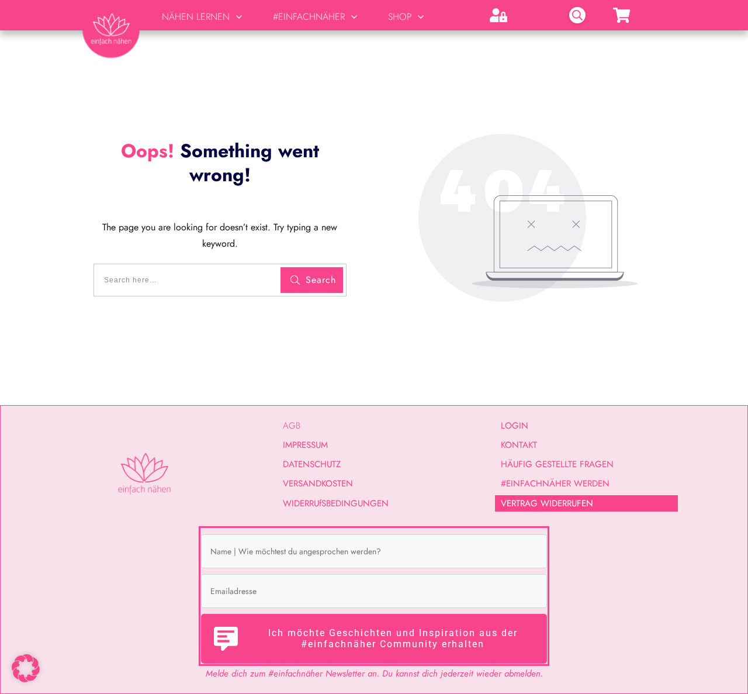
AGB (291, 425)
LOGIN (514, 425)
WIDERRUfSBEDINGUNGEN (336, 503)
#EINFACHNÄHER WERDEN (555, 483)
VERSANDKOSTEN (318, 483)
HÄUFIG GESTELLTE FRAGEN (557, 464)
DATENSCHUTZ (312, 464)
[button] (25, 668)
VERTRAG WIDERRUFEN (547, 503)
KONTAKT (519, 445)
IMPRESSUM (305, 445)
